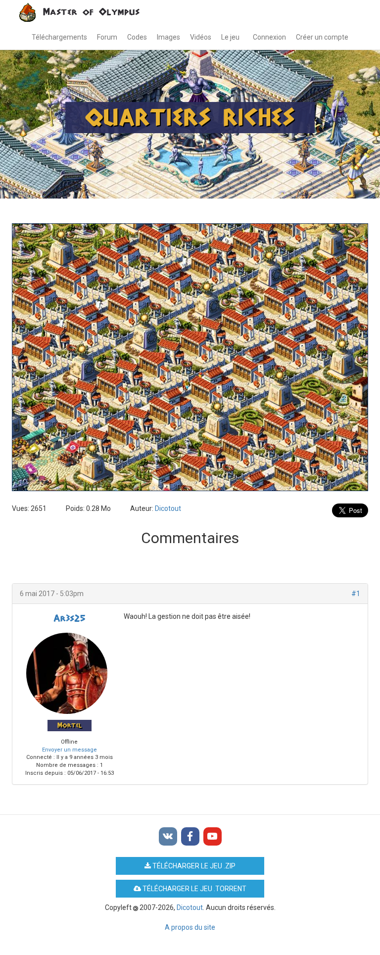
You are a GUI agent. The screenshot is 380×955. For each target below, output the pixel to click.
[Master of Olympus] (31, 12)
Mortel (69, 725)
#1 (355, 594)
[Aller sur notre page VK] (168, 836)
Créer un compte (322, 37)
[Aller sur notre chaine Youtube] (212, 836)
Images (168, 37)
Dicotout (168, 508)
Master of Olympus (91, 12)
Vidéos (200, 37)
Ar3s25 (69, 618)
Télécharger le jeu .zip (193, 866)
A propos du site (190, 927)
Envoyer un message (69, 750)
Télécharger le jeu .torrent (193, 889)
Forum (107, 37)
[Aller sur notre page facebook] (190, 836)
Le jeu (230, 37)
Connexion (269, 37)
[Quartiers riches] (190, 363)
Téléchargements (59, 37)
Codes (137, 37)
